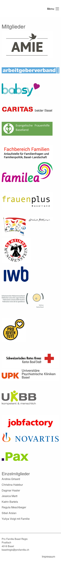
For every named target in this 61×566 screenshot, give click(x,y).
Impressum (48, 556)
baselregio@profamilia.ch (15, 549)
